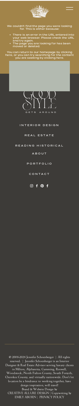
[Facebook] (36, 185)
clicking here (53, 58)
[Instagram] (31, 185)
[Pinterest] (42, 185)
